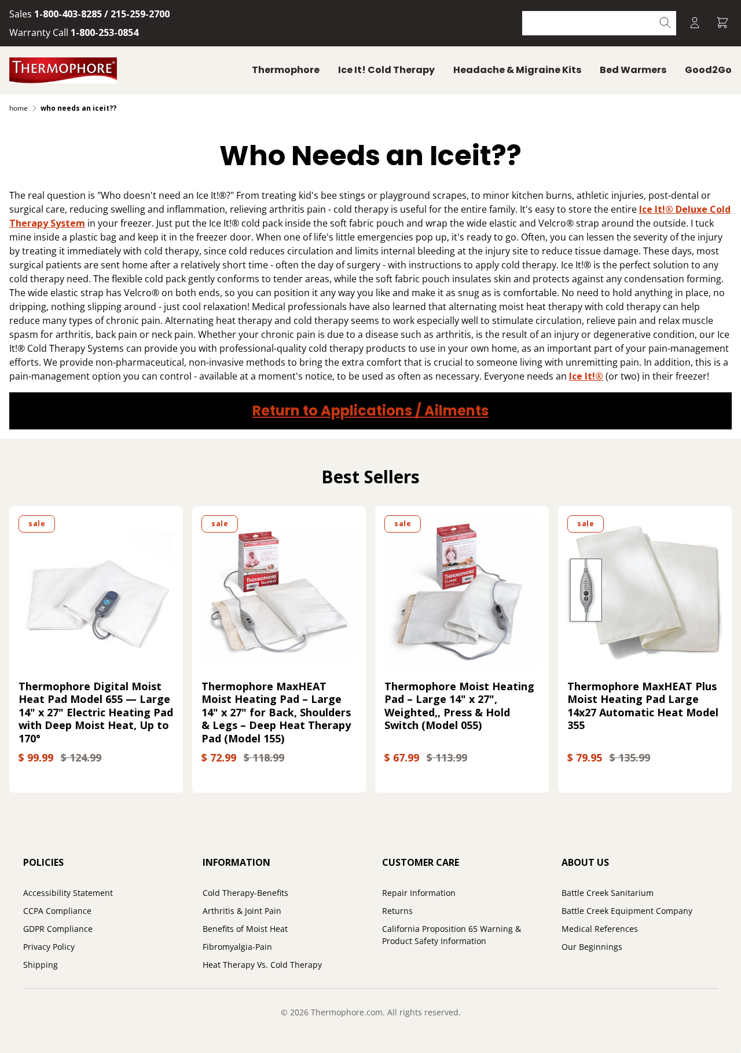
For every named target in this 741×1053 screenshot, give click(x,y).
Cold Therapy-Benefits (245, 892)
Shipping (40, 964)
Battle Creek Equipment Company (627, 910)
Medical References (600, 928)
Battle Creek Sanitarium (608, 892)
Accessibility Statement (68, 892)
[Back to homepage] (63, 70)
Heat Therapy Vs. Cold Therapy (262, 964)
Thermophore (286, 69)
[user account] (694, 23)
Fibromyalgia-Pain (237, 946)
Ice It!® (586, 376)
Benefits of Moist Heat (245, 928)
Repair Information (419, 892)
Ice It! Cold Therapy (386, 69)
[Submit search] (665, 23)
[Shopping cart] (722, 23)
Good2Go (708, 69)
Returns (397, 910)
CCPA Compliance (57, 910)
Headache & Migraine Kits (517, 69)
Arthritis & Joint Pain (242, 910)
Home (18, 108)
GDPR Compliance (58, 928)
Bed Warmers (633, 69)
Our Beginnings (592, 946)
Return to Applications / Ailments (370, 410)
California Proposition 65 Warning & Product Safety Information (451, 934)
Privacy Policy (49, 946)
